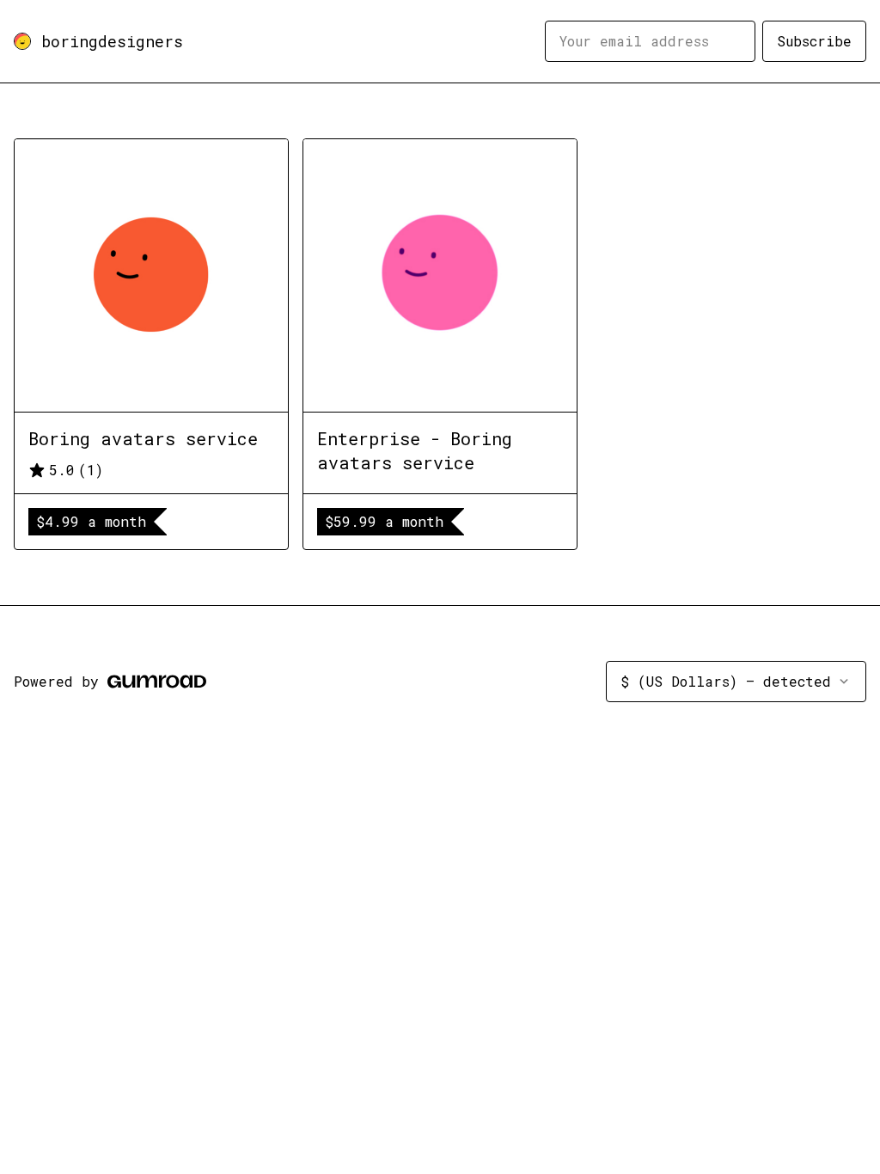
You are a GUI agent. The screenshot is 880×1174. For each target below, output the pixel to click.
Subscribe (814, 41)
